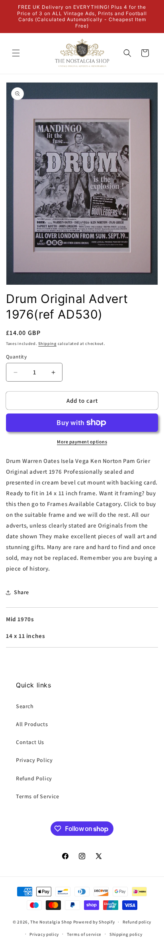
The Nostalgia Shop (51, 922)
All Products (32, 724)
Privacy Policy (34, 760)
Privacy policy (44, 934)
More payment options (82, 442)
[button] (16, 53)
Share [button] (21, 592)
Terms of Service (37, 796)
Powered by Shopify (94, 922)
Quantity (16, 356)
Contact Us (30, 742)
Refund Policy (34, 778)
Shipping (47, 343)
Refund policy (137, 922)
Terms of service (84, 934)
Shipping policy (126, 934)
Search (25, 706)
